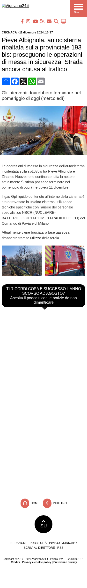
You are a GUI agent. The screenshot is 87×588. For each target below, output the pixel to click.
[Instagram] (28, 21)
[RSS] (42, 21)
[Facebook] (22, 21)
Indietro (59, 503)
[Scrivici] (49, 21)
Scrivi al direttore (39, 547)
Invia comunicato (63, 543)
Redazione (18, 543)
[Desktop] (63, 21)
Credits (15, 562)
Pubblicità (38, 543)
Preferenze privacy (65, 562)
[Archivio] (56, 21)
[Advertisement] (43, 446)
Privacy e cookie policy (36, 562)
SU (43, 525)
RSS (60, 547)
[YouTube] (35, 21)
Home (34, 503)
